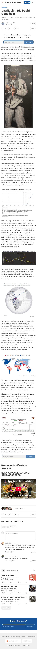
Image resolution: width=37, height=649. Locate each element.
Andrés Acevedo (10, 22)
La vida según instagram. (8, 588)
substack (31, 49)
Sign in (33, 2)
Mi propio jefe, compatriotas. (10, 578)
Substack (10, 645)
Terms (23, 636)
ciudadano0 (8, 543)
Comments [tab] (5, 527)
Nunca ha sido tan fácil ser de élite (13, 597)
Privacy (18, 636)
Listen (33, 23)
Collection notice (31, 636)
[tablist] (8, 527)
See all (5, 608)
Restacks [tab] (12, 527)
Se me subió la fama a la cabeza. (10, 599)
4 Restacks (21, 508)
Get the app (26, 641)
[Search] (34, 570)
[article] (18, 578)
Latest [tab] (8, 570)
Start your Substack (14, 641)
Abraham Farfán (10, 556)
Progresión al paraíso (9, 586)
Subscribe (27, 2)
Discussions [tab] (14, 570)
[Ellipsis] (34, 542)
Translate (5, 7)
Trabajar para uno (7, 575)
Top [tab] (3, 570)
